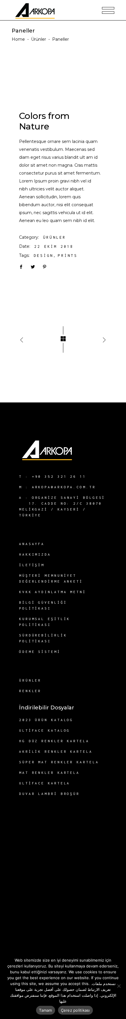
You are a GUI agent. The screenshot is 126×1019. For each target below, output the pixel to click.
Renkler (30, 691)
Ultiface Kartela (44, 783)
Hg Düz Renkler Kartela (54, 741)
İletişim (32, 565)
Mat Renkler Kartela (49, 772)
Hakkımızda (35, 554)
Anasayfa (32, 544)
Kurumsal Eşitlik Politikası (44, 622)
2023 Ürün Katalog (46, 720)
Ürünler (38, 39)
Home (18, 39)
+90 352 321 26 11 (59, 476)
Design (43, 255)
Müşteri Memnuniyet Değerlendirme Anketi (51, 578)
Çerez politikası (75, 1010)
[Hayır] (119, 986)
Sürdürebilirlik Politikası (43, 638)
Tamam (45, 1010)
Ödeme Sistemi (40, 651)
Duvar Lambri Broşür (49, 794)
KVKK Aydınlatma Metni (52, 592)
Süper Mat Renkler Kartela (59, 762)
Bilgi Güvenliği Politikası (43, 605)
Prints (67, 255)
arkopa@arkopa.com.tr (64, 487)
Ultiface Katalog (44, 730)
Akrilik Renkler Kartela (56, 751)
